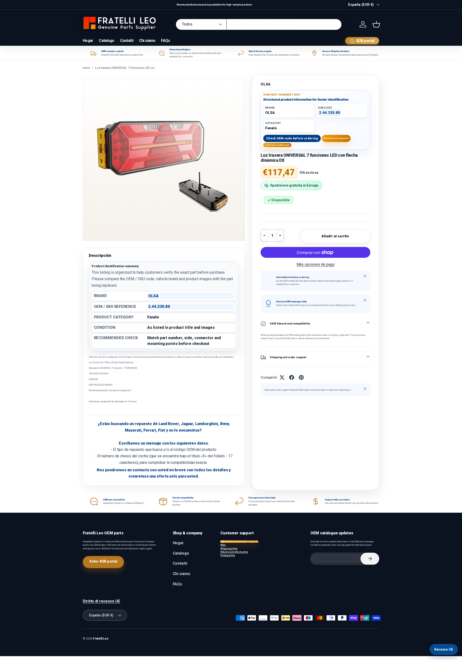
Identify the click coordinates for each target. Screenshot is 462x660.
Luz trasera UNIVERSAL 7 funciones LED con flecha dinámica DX (126, 68)
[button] (376, 24)
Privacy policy (227, 555)
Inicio (86, 68)
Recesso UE (443, 649)
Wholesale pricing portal (336, 138)
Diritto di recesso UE (101, 601)
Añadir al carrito (335, 236)
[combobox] (258, 24)
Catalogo (106, 40)
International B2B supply (277, 145)
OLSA (266, 84)
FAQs (165, 40)
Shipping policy (228, 548)
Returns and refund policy (234, 552)
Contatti (126, 40)
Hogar (88, 40)
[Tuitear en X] (282, 377)
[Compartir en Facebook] (291, 377)
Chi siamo (147, 40)
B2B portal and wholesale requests (239, 541)
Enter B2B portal (103, 561)
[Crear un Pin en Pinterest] (301, 377)
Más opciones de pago (315, 264)
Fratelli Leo (101, 638)
